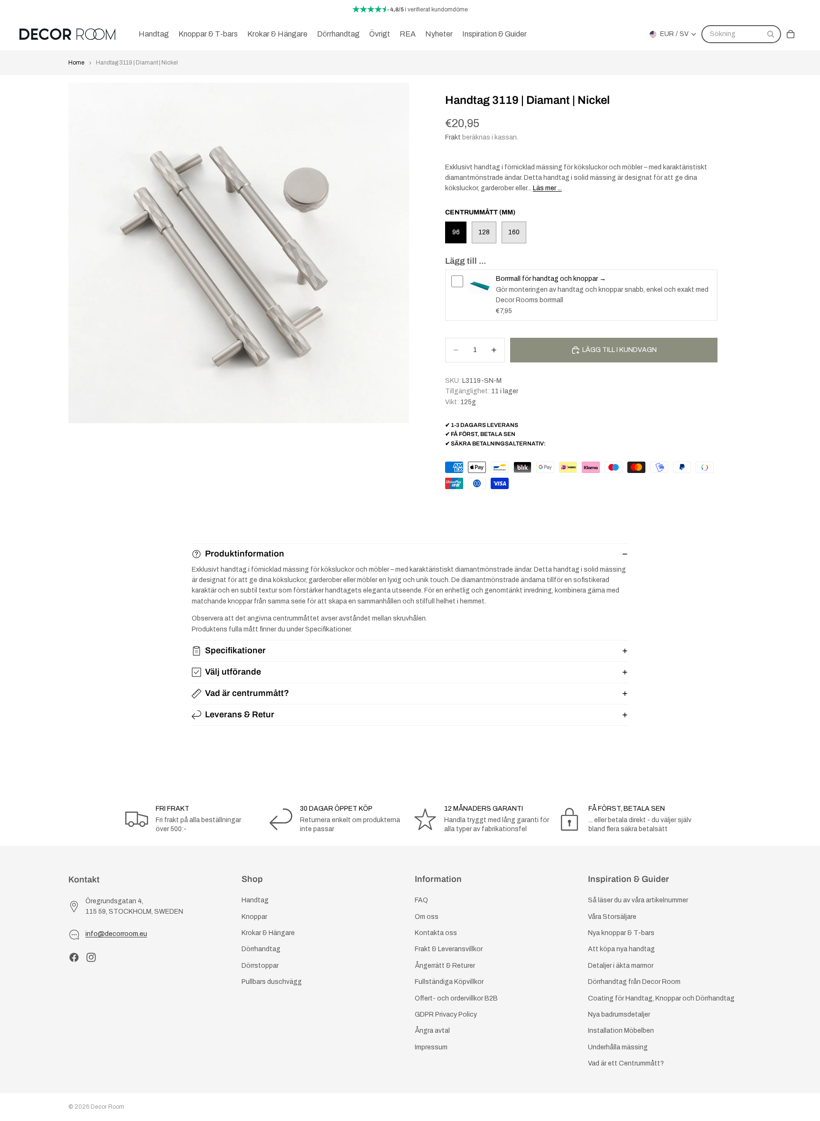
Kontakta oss (436, 932)
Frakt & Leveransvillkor (449, 949)
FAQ (421, 900)
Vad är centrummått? (247, 693)
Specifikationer (235, 650)
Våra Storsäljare (612, 916)
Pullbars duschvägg (272, 981)
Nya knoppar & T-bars (621, 932)
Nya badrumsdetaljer (619, 1014)
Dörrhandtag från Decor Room (634, 981)
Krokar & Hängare (268, 932)
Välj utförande (233, 671)
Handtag (255, 900)
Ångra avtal (432, 1031)
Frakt (453, 137)
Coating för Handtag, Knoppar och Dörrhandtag (661, 998)
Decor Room (107, 1106)
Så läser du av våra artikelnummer (638, 900)
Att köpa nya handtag (621, 949)
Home (76, 62)
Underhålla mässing (618, 1047)
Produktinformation (244, 553)
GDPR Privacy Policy (446, 1014)
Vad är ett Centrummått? (626, 1063)
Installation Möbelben (621, 1031)
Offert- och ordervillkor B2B (456, 998)
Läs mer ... (547, 188)
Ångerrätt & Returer (445, 965)
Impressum (431, 1047)
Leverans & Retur (239, 714)
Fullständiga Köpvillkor (449, 981)
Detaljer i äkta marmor (620, 965)
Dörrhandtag (261, 949)
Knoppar (254, 916)
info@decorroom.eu (116, 934)
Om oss (426, 916)
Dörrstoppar (260, 965)
